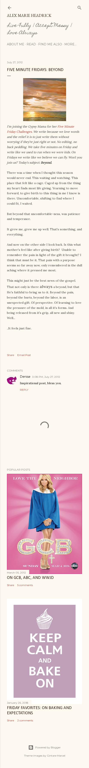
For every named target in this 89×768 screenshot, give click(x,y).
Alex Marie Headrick (29, 15)
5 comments (25, 585)
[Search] (79, 7)
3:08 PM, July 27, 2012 (46, 376)
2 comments (25, 720)
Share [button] (10, 355)
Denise (25, 377)
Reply (24, 389)
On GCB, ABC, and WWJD (30, 578)
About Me (15, 44)
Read (31, 44)
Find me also (50, 44)
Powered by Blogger (48, 747)
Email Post (24, 355)
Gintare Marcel (56, 755)
